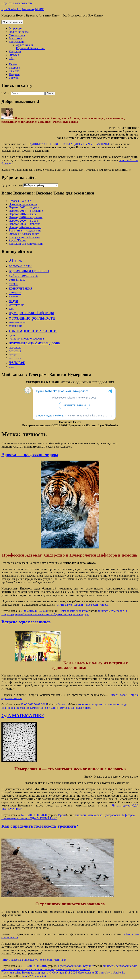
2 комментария (51, 969)
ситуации (13, 355)
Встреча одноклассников (26, 622)
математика (16, 305)
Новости (63, 704)
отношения (15, 325)
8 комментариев (59, 707)
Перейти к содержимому (16, 3)
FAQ (12, 58)
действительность (23, 275)
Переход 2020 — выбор (23, 220)
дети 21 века (17, 279)
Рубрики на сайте (12, 185)
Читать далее (82, 604)
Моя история (17, 35)
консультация (20, 288)
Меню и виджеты (12, 22)
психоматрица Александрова (34, 342)
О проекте (15, 28)
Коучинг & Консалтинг (30, 48)
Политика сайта (19, 31)
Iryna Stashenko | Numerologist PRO (22, 9)
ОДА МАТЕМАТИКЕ (22, 715)
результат (15, 347)
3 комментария (56, 614)
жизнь (13, 283)
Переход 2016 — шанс (22, 214)
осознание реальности (32, 318)
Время (62, 815)
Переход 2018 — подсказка (25, 217)
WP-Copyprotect (37, 976)
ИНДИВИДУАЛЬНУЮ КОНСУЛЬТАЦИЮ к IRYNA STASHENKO (67, 144)
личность (13, 296)
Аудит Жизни (24, 45)
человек (17, 362)
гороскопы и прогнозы (29, 270)
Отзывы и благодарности (24, 233)
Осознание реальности (23, 204)
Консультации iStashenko (24, 237)
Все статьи (15, 38)
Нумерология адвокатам (73, 610)
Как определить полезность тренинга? (39, 826)
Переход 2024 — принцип (25, 227)
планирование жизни (33, 330)
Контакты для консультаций (26, 243)
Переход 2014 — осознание (26, 210)
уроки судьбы (15, 358)
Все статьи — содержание (25, 230)
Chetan (24, 976)
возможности (20, 266)
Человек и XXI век (20, 200)
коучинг (15, 293)
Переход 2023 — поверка (24, 223)
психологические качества (26, 338)
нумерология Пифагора (31, 312)
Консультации (17, 41)
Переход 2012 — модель (24, 207)
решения (15, 351)
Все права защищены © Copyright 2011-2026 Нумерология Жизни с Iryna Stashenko (73, 972)
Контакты (15, 51)
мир (11, 308)
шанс (11, 367)
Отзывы (14, 54)
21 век (15, 260)
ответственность (17, 322)
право (12, 335)
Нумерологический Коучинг (76, 965)
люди (13, 300)
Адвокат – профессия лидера (29, 454)
